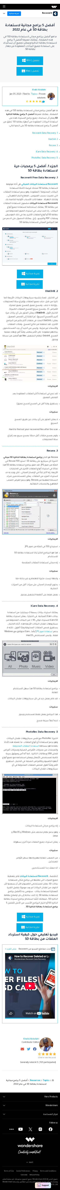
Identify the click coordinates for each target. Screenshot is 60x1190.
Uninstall (24, 1175)
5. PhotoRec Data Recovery (44, 158)
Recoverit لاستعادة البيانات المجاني (39, 184)
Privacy (35, 1171)
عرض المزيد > (10, 949)
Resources (35, 1081)
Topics (34, 94)
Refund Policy (34, 1175)
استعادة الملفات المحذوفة (26, 746)
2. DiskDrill (53, 139)
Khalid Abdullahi (39, 90)
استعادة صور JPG (44, 632)
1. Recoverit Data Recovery (45, 133)
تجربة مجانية (14, 13)
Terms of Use (9, 1171)
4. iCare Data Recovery (47, 152)
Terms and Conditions (48, 1171)
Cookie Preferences (23, 1171)
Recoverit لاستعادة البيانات (33, 876)
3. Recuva (53, 146)
